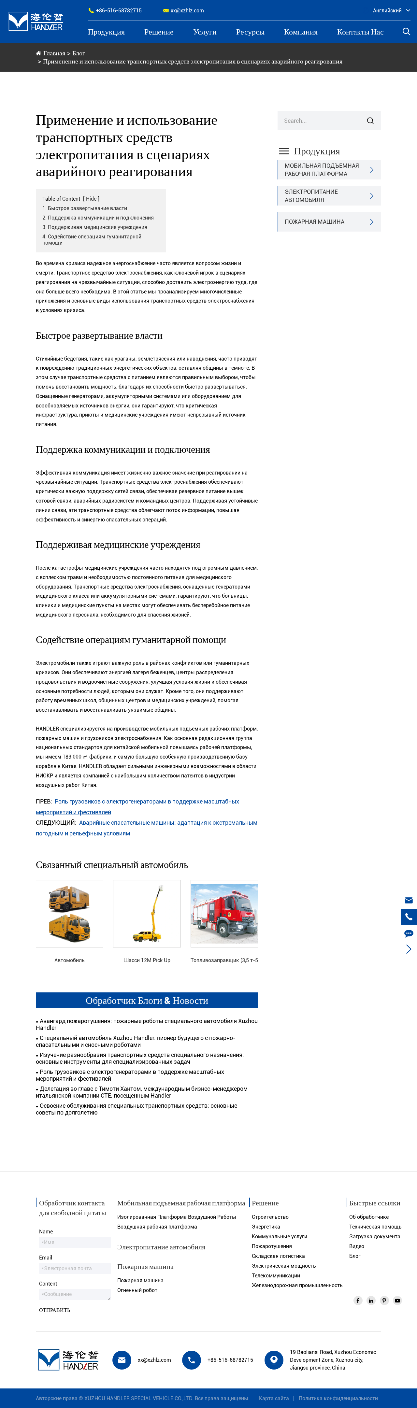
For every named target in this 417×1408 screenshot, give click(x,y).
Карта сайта (274, 1398)
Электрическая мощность (284, 1266)
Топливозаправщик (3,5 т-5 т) (224, 960)
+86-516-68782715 (115, 10)
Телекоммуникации (276, 1276)
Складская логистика (278, 1256)
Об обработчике (369, 1217)
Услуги (205, 31)
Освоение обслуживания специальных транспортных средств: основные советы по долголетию (136, 1109)
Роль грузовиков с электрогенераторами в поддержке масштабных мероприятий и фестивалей (130, 1075)
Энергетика (266, 1227)
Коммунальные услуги (279, 1236)
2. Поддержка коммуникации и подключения (98, 218)
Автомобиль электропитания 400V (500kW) (69, 960)
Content (48, 1284)
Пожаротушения (272, 1246)
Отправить (54, 1310)
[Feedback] (409, 933)
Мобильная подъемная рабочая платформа (322, 169)
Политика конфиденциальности (338, 1398)
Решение (159, 31)
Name (46, 1232)
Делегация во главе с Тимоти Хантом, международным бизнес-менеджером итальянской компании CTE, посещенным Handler (142, 1092)
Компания (301, 31)
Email (45, 1258)
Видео (356, 1246)
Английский (387, 10)
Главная (54, 53)
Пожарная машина (314, 221)
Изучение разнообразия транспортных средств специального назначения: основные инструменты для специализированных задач (140, 1058)
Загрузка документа (374, 1236)
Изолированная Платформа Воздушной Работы (176, 1217)
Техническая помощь (375, 1227)
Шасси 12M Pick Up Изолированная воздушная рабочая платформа (147, 960)
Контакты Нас (360, 31)
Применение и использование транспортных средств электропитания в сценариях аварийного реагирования (192, 61)
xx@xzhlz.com (183, 10)
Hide (91, 199)
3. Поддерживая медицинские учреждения (94, 227)
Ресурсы (250, 31)
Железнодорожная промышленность (297, 1285)
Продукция (106, 31)
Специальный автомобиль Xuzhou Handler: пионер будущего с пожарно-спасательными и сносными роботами (136, 1041)
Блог (78, 53)
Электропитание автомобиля (311, 195)
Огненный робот (137, 1290)
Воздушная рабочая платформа (157, 1227)
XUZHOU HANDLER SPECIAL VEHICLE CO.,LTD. (139, 1398)
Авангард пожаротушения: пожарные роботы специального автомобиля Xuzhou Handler (147, 1024)
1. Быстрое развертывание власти (84, 208)
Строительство (270, 1217)
